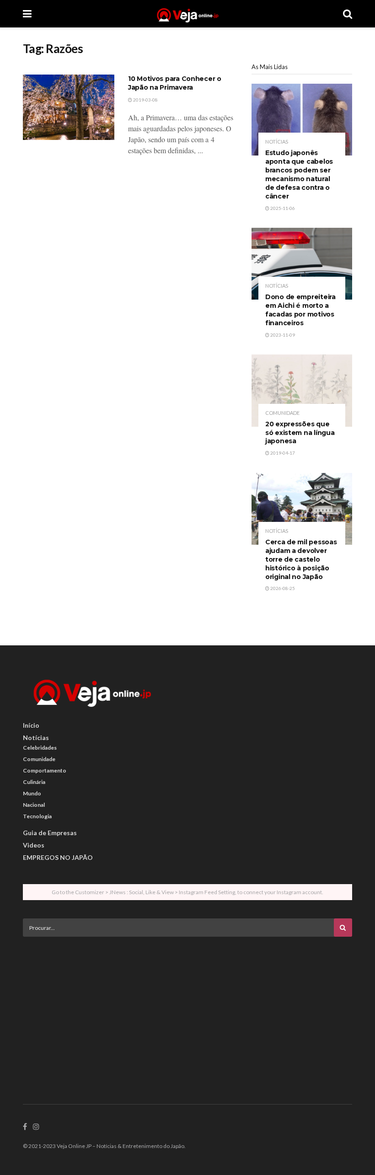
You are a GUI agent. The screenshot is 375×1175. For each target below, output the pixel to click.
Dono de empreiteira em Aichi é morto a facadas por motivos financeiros (300, 310)
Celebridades (40, 747)
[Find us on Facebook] (25, 1126)
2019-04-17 (282, 453)
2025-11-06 (282, 208)
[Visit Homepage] (187, 14)
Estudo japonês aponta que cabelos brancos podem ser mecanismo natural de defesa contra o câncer (299, 174)
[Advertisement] (187, 1007)
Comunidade (282, 412)
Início (31, 725)
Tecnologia (37, 816)
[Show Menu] (27, 13)
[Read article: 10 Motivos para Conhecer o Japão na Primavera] (68, 107)
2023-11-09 (282, 335)
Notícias (276, 141)
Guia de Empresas (50, 833)
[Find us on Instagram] (36, 1126)
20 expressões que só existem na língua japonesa (299, 432)
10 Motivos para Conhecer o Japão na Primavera (174, 83)
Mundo (32, 793)
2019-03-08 (145, 99)
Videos (33, 845)
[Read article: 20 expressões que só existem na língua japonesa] (302, 390)
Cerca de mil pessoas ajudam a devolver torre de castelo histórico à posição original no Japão (301, 559)
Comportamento (44, 770)
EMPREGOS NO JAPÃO (58, 857)
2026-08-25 (282, 588)
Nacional (34, 804)
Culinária (34, 781)
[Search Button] (347, 13)
